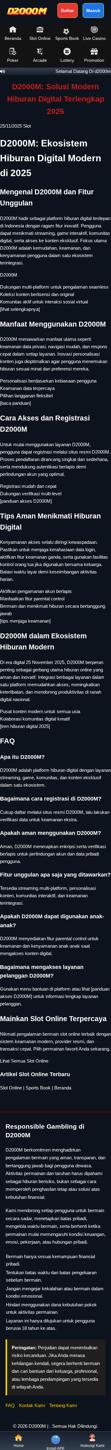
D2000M (8, 274)
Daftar (67, 10)
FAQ (10, 1405)
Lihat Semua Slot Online (24, 1060)
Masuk (93, 10)
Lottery (67, 60)
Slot (27, 126)
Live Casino (94, 38)
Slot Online (40, 38)
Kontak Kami (32, 1405)
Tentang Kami (63, 1405)
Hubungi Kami (92, 1446)
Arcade (40, 60)
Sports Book (67, 38)
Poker (12, 60)
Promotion (94, 60)
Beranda (13, 38)
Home (19, 1446)
